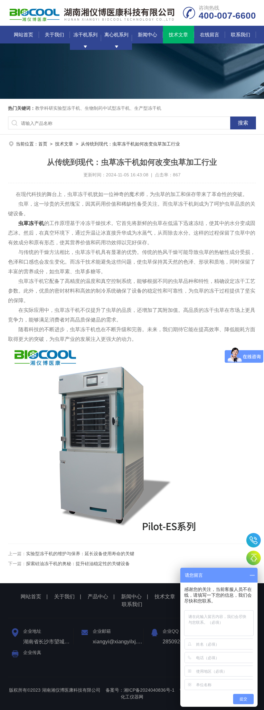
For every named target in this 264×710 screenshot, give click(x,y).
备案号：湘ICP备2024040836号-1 (140, 690)
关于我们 (54, 34)
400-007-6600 (253, 540)
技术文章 (178, 34)
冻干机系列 (85, 34)
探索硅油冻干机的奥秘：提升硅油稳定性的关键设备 (78, 563)
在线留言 (209, 34)
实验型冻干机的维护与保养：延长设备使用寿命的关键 (80, 553)
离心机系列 (116, 34)
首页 (42, 143)
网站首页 (23, 34)
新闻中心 (147, 34)
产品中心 (98, 596)
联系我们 (240, 34)
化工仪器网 (132, 696)
